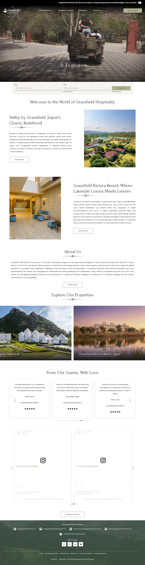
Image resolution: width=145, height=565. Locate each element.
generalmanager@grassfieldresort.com (87, 529)
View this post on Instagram (27, 466)
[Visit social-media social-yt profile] (81, 544)
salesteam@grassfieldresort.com (120, 529)
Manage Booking (116, 91)
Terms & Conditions (85, 553)
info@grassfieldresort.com (26, 529)
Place (16, 85)
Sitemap (54, 559)
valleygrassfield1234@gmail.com (54, 529)
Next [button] (109, 333)
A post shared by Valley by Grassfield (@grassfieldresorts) (42, 499)
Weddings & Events (65, 10)
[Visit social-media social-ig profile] (70, 544)
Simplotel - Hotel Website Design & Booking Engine (76, 559)
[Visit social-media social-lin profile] (75, 544)
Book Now (133, 10)
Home (41, 553)
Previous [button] (36, 333)
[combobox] (38, 88)
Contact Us (97, 10)
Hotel (64, 85)
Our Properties (45, 10)
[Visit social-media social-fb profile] (64, 544)
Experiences (82, 10)
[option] (72, 333)
